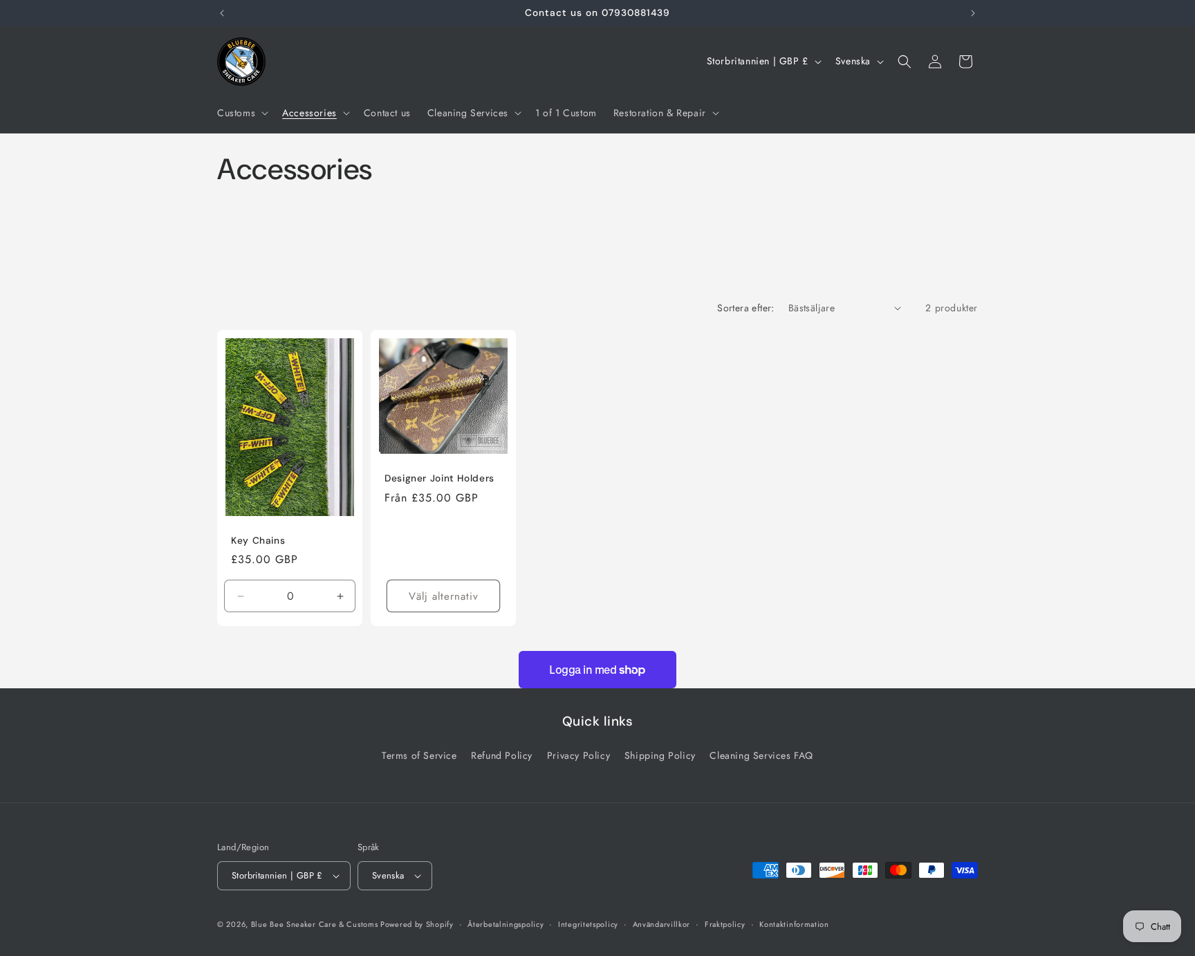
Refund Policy (501, 755)
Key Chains (258, 540)
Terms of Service (419, 755)
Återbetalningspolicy (505, 924)
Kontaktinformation (794, 924)
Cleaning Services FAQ (761, 755)
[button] (241, 112)
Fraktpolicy (725, 924)
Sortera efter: (746, 308)
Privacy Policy (578, 755)
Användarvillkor (662, 924)
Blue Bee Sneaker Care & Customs (315, 924)
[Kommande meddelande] (973, 13)
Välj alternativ (444, 595)
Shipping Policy (660, 755)
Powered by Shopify (417, 924)
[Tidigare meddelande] (222, 13)
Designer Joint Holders (439, 478)
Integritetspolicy (588, 924)
